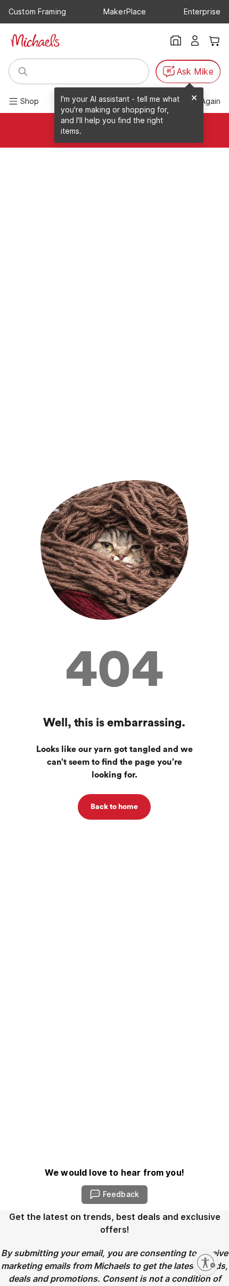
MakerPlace (124, 11)
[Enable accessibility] (205, 1262)
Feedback (121, 1194)
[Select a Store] (175, 40)
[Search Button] (23, 71)
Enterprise (202, 11)
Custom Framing (37, 11)
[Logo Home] (35, 40)
